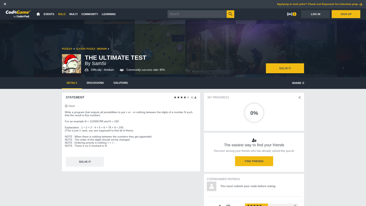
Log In (315, 14)
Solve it (285, 68)
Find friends (254, 161)
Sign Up (346, 14)
